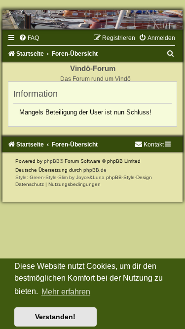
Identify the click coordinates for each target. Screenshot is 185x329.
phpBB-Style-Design (129, 177)
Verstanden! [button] (55, 317)
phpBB (52, 161)
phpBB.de (95, 170)
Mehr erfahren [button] (65, 292)
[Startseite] (92, 19)
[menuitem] (29, 38)
